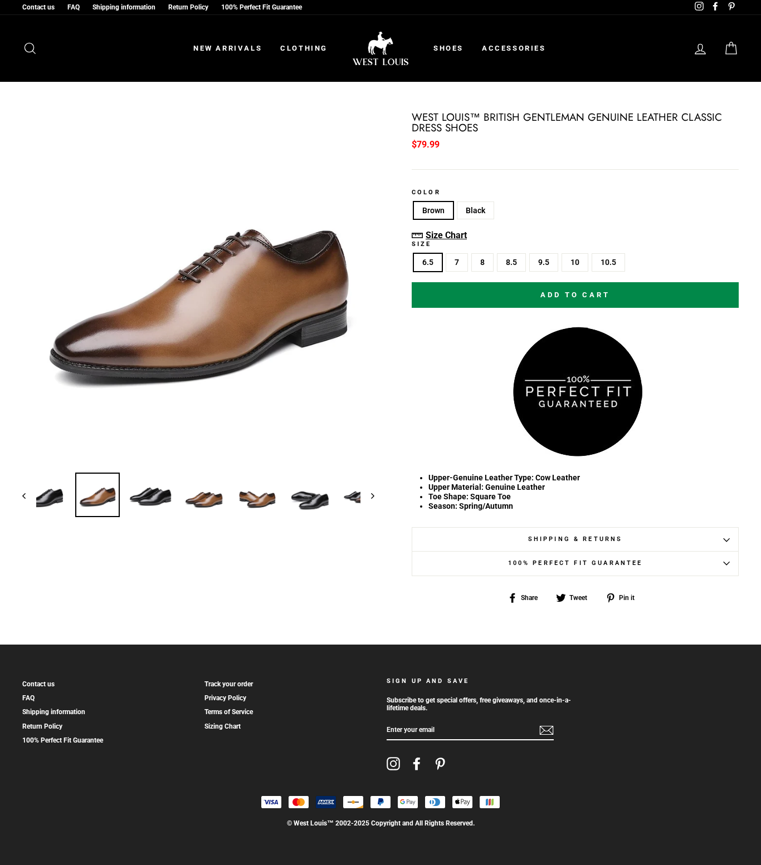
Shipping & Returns (575, 539)
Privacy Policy (225, 698)
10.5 (608, 262)
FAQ (73, 7)
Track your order (228, 684)
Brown (433, 210)
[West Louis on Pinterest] (440, 763)
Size (422, 244)
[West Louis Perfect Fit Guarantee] (575, 453)
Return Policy (188, 7)
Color (426, 192)
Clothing (304, 48)
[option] (198, 288)
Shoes (448, 48)
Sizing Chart (222, 726)
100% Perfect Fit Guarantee (261, 7)
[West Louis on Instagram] (393, 763)
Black (475, 210)
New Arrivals (227, 48)
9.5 (543, 262)
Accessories (514, 48)
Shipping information (123, 7)
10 (574, 262)
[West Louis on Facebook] (416, 763)
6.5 (427, 262)
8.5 (511, 262)
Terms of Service (228, 712)
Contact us (38, 7)
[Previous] (29, 495)
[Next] (367, 495)
